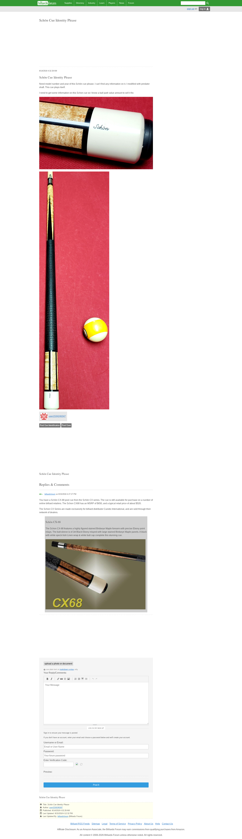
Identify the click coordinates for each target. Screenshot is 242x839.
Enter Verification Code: (55, 760)
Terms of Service (117, 824)
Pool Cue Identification (50, 425)
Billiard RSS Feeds (80, 824)
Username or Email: (53, 742)
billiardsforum (50, 494)
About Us (148, 824)
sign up (190, 9)
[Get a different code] (81, 764)
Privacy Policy (135, 824)
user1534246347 (57, 416)
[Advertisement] (96, 44)
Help (157, 824)
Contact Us (167, 824)
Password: (49, 751)
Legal (104, 824)
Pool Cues (66, 425)
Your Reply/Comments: (55, 673)
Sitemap (96, 824)
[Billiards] (46, 3)
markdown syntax (67, 669)
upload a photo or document (58, 663)
